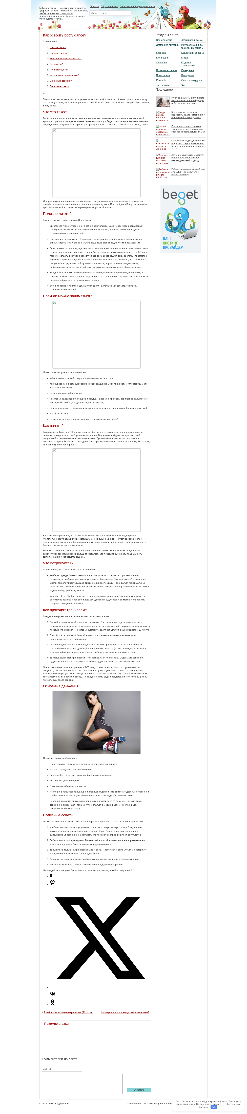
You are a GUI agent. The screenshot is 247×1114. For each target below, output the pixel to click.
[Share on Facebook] (51, 876)
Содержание (62, 1103)
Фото (184, 85)
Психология (163, 75)
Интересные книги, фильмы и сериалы (192, 46)
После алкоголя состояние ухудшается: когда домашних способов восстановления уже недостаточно (188, 130)
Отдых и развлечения (188, 64)
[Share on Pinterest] (52, 884)
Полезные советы (59, 86)
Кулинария (162, 57)
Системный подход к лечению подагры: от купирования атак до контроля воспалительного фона (188, 144)
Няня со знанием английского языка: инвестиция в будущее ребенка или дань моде (187, 100)
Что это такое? (58, 47)
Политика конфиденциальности (137, 6)
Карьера (161, 52)
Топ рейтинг (163, 85)
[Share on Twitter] (100, 987)
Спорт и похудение (192, 80)
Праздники (187, 70)
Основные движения (61, 80)
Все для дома (164, 40)
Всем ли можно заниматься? (65, 58)
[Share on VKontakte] (52, 995)
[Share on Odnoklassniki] (52, 1004)
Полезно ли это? (59, 53)
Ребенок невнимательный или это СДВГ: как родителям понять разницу (188, 172)
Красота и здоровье (192, 52)
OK (214, 1107)
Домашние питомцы (167, 44)
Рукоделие (187, 75)
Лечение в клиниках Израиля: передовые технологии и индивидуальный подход (187, 158)
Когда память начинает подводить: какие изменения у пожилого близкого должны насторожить (188, 116)
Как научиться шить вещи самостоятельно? (125, 1012)
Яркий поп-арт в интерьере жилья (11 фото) (68, 1012)
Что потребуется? (59, 69)
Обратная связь (109, 6)
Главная (94, 6)
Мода (184, 57)
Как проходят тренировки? (64, 75)
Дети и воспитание (192, 40)
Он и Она (161, 62)
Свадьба (161, 80)
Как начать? (56, 64)
